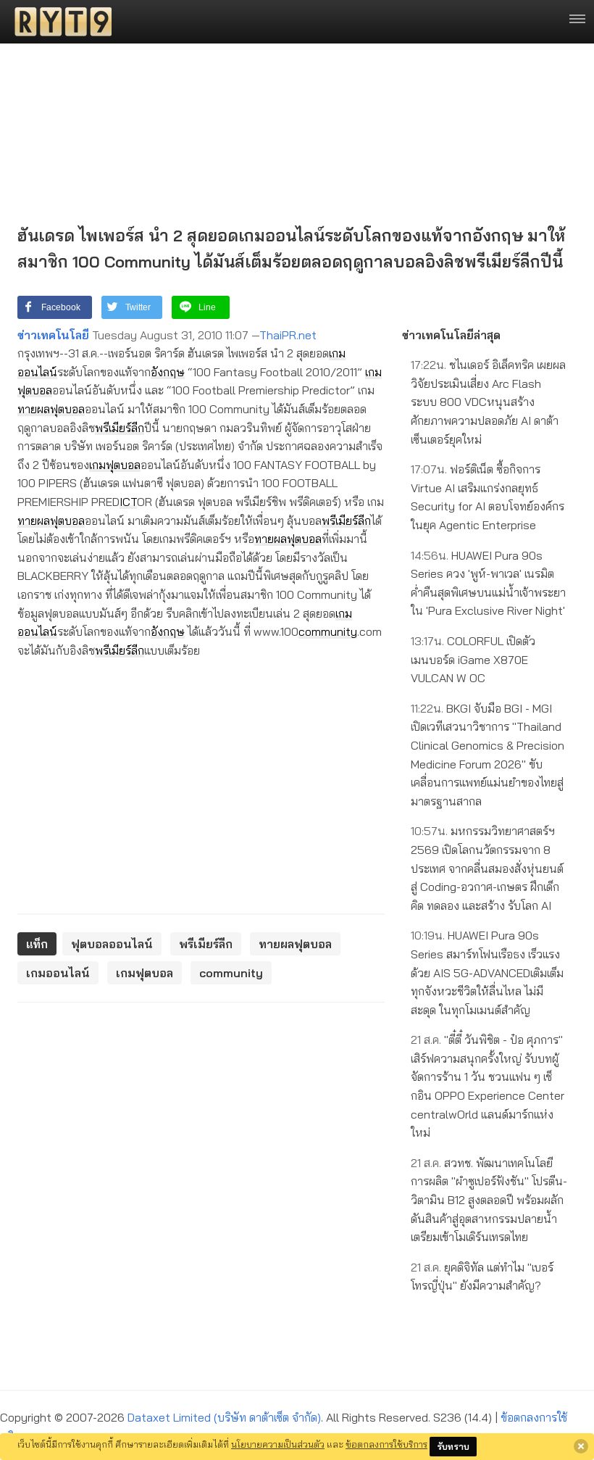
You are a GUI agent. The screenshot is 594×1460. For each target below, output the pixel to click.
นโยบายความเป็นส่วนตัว (278, 1444)
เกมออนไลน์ (58, 973)
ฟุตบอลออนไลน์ (112, 944)
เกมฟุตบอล (115, 464)
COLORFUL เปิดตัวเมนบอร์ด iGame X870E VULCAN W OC (473, 659)
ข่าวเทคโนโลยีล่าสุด (451, 335)
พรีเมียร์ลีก (119, 427)
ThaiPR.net (288, 335)
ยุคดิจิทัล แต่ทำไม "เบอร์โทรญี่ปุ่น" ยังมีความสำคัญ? (482, 1276)
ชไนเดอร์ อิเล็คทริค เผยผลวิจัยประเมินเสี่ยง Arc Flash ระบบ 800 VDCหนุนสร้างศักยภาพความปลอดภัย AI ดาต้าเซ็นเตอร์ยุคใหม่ (488, 401)
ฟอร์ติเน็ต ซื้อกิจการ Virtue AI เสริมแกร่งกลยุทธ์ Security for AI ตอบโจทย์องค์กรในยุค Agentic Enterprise (487, 497)
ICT (128, 501)
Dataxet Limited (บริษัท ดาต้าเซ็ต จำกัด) (224, 1417)
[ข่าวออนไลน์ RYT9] (58, 21)
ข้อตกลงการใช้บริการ (386, 1444)
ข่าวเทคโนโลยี (53, 335)
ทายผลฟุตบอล (51, 409)
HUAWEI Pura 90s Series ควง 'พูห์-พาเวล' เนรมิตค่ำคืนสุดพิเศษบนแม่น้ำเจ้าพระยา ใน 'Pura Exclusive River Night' (488, 583)
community (327, 631)
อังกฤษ (168, 372)
